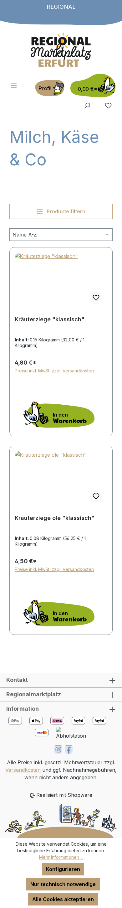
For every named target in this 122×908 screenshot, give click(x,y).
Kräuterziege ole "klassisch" (54, 518)
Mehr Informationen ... (61, 857)
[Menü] (13, 85)
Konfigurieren (63, 869)
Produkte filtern (65, 211)
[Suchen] (86, 105)
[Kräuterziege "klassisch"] (61, 280)
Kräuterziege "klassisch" (49, 319)
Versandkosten (23, 770)
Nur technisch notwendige (63, 884)
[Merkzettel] (108, 105)
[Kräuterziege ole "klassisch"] (61, 479)
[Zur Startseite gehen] (61, 50)
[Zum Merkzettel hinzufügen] (96, 297)
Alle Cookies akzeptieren (63, 899)
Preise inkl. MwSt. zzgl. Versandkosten (54, 370)
